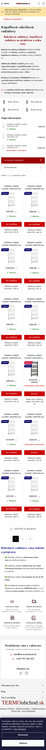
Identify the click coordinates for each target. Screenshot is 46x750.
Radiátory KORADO (7, 708)
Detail (34, 394)
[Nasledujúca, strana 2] (23, 539)
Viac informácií (20, 729)
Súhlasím (23, 743)
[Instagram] (26, 673)
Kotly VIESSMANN (28, 711)
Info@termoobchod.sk (25, 654)
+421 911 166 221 (25, 658)
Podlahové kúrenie (38, 708)
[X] (20, 673)
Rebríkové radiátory (23, 708)
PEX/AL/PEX (16, 711)
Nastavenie (23, 734)
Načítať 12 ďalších (25, 529)
